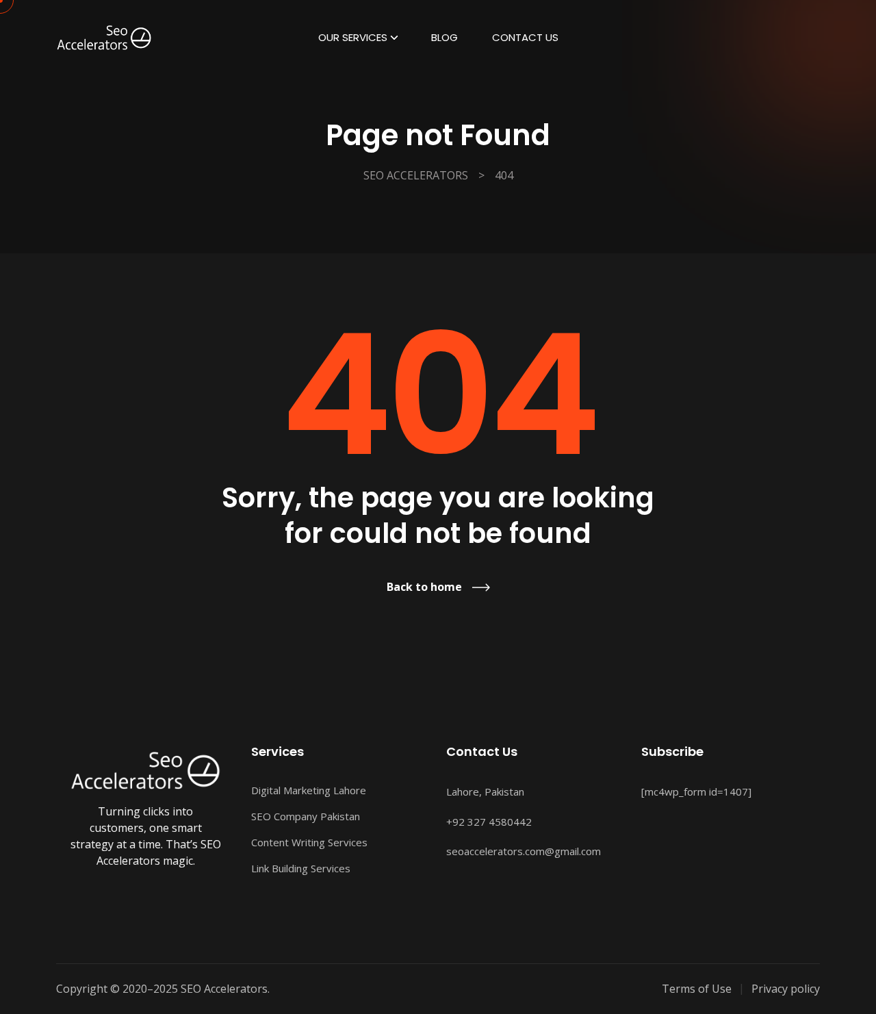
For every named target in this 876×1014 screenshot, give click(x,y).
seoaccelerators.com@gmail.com (523, 851)
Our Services (352, 37)
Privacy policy (785, 988)
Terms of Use (697, 988)
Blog (444, 37)
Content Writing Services (309, 842)
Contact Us (525, 37)
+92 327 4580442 (489, 821)
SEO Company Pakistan (305, 816)
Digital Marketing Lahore (308, 790)
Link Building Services (300, 868)
